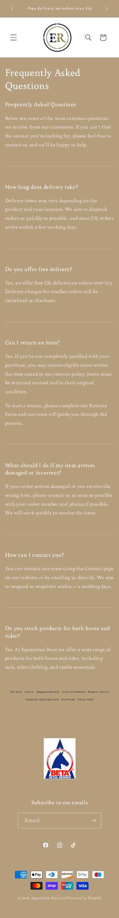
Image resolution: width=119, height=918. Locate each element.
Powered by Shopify (84, 897)
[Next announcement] (107, 9)
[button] (13, 37)
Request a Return (98, 691)
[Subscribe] (93, 820)
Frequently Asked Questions (42, 699)
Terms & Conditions (73, 691)
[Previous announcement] (12, 9)
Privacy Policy (85, 699)
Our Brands (68, 699)
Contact (29, 691)
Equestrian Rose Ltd (48, 897)
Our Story (16, 691)
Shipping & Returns (47, 691)
